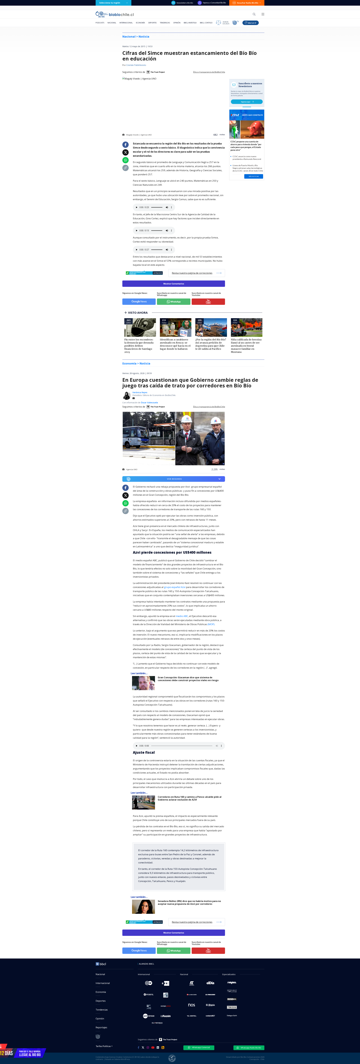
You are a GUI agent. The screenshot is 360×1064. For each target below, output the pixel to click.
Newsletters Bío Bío (185, 3)
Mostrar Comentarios (173, 283)
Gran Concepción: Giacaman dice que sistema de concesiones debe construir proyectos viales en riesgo (188, 679)
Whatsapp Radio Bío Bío (250, 1047)
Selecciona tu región (109, 2)
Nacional (112, 23)
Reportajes (101, 1027)
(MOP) (211, 624)
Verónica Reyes (139, 392)
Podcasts (100, 23)
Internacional (126, 23)
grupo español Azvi (174, 587)
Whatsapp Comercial (201, 1047)
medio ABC (182, 616)
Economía (140, 23)
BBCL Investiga (190, 23)
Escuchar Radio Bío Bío (247, 3)
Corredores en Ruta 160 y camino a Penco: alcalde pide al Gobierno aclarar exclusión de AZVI (189, 798)
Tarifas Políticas (103, 1046)
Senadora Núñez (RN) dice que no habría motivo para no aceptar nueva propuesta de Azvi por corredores (189, 902)
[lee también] (144, 683)
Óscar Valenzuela (149, 402)
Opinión (176, 23)
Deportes (152, 23)
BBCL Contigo (206, 23)
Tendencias (165, 23)
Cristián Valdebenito (136, 65)
